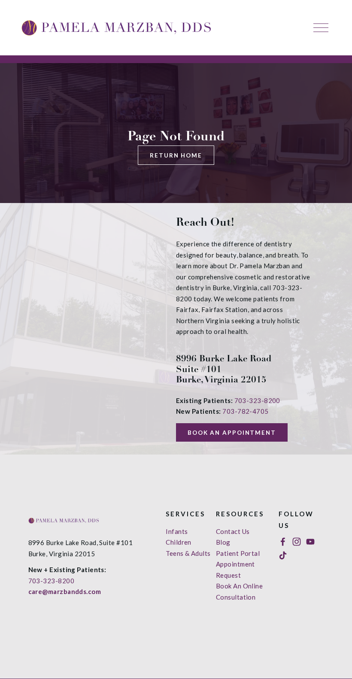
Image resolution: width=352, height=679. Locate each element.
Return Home (176, 155)
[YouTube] (310, 541)
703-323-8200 (257, 400)
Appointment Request (235, 569)
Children (178, 542)
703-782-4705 (245, 411)
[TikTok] (283, 555)
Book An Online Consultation (239, 591)
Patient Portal (238, 553)
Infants (177, 531)
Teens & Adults (188, 553)
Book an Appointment (232, 432)
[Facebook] (283, 541)
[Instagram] (296, 541)
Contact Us (233, 531)
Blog (223, 542)
